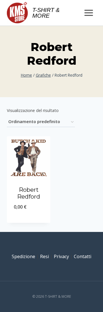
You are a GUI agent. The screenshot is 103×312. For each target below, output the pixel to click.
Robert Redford (28, 193)
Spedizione (23, 256)
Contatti (82, 256)
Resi (44, 256)
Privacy (61, 256)
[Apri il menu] (88, 12)
